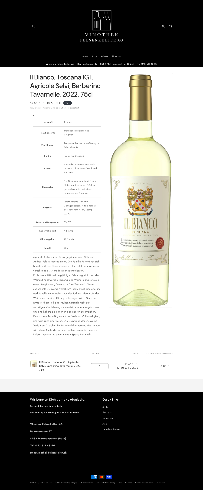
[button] (33, 26)
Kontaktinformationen (144, 482)
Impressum (107, 418)
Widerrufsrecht (87, 482)
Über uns (107, 412)
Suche (105, 407)
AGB (104, 423)
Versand (46, 107)
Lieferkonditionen (111, 429)
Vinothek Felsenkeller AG (49, 482)
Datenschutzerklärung (106, 482)
